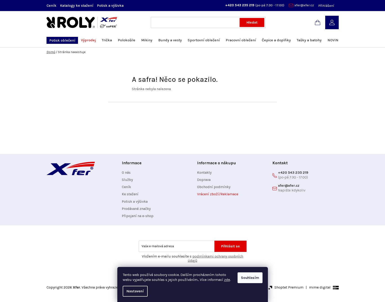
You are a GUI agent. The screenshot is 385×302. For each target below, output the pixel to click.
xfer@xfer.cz (304, 5)
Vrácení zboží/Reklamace (217, 194)
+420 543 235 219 (240, 5)
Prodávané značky (136, 209)
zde (227, 280)
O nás (126, 172)
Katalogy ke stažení (76, 5)
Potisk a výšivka (110, 5)
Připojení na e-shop (138, 216)
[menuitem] (62, 40)
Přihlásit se (230, 246)
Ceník (51, 5)
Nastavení (135, 291)
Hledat (252, 22)
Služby (127, 180)
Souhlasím (250, 277)
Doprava (204, 180)
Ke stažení (130, 194)
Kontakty (204, 172)
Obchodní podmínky (213, 187)
